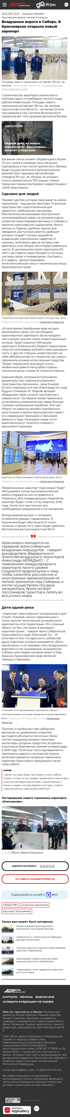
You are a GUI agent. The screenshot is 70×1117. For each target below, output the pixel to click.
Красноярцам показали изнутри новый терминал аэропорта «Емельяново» (37, 960)
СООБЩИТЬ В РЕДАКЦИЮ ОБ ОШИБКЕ (28, 1001)
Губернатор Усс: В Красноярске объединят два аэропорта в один (39, 938)
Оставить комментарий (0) (35, 879)
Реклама (26, 997)
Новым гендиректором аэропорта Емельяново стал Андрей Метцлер (34, 927)
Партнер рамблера (32, 1100)
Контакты (10, 997)
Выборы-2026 (45, 997)
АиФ (7, 852)
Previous (5, 825)
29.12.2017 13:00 (10, 13)
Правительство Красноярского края (21, 322)
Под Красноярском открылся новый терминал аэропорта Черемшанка (41, 949)
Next (63, 825)
